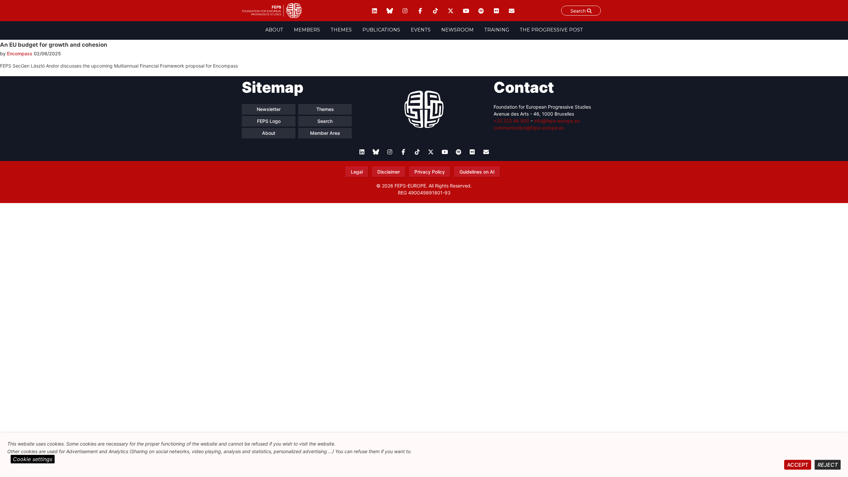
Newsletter (269, 109)
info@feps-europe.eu (557, 121)
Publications (381, 30)
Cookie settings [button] (32, 459)
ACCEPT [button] (797, 464)
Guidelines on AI (477, 172)
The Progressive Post (551, 30)
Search (578, 11)
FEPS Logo (269, 121)
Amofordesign (424, 200)
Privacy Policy (429, 172)
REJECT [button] (828, 464)
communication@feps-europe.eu (529, 128)
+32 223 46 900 (511, 121)
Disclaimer (388, 172)
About (274, 30)
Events (421, 30)
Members (307, 30)
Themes (341, 30)
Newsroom (457, 30)
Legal (357, 172)
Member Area (325, 133)
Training (496, 30)
